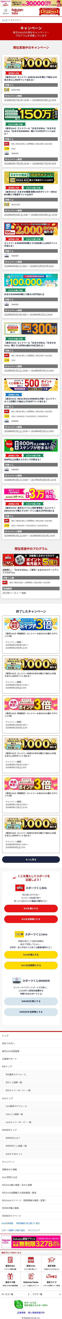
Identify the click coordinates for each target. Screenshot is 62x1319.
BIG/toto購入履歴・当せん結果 (17, 1184)
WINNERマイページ (11, 1215)
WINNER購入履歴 (10, 1207)
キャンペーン (8, 1161)
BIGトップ (7, 1066)
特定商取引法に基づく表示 (28, 1223)
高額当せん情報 (9, 1169)
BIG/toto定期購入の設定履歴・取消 (19, 1192)
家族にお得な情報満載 (10, 1284)
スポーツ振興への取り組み (13, 1230)
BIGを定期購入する (31, 919)
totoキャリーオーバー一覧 (18, 1122)
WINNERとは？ (13, 1137)
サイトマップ (34, 1230)
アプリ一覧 (37, 1294)
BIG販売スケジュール (16, 1074)
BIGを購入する (31, 908)
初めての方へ (8, 1043)
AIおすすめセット (14, 1153)
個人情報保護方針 (36, 1312)
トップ (5, 20)
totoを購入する (31, 954)
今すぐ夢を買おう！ (31, 1267)
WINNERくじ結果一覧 (16, 1145)
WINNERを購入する (31, 1001)
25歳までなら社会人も (51, 1267)
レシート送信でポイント (31, 1284)
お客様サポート (9, 1058)
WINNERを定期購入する (31, 1011)
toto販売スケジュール (16, 1106)
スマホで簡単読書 (10, 1267)
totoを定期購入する (31, 965)
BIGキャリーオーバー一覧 (18, 1090)
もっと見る (31, 859)
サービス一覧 (7, 1294)
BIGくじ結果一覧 (14, 1082)
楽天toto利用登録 (10, 1051)
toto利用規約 (7, 1223)
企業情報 (21, 1312)
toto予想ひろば (9, 1177)
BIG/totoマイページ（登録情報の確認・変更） (24, 1200)
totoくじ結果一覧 (14, 1114)
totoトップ (7, 1098)
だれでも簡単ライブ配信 (51, 1284)
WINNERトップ (9, 1129)
